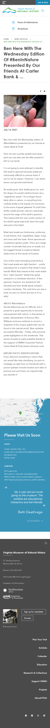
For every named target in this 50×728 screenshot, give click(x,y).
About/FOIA (41, 698)
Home (6, 39)
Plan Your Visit (40, 639)
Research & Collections (35, 673)
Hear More (34, 521)
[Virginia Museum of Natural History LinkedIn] (44, 715)
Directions (21, 28)
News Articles (21, 39)
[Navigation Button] (4, 2)
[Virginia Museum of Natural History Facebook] (26, 715)
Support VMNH (39, 681)
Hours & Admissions (26, 22)
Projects (43, 689)
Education (42, 664)
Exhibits (43, 648)
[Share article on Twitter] (44, 91)
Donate (27, 618)
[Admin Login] (43, 543)
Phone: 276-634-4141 (12, 570)
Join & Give (43, 2)
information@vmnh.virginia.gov (17, 577)
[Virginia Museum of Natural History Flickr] (32, 715)
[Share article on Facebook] (40, 91)
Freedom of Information (13, 583)
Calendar (42, 656)
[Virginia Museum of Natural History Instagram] (38, 715)
